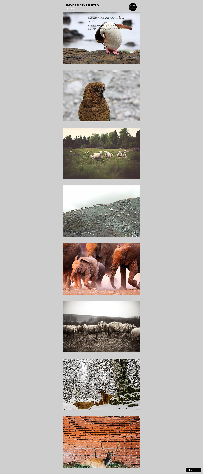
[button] (101, 38)
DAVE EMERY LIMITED (82, 5)
